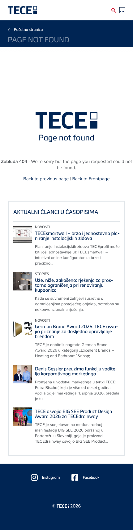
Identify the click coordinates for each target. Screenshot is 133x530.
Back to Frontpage (90, 179)
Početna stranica (28, 29)
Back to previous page (46, 179)
